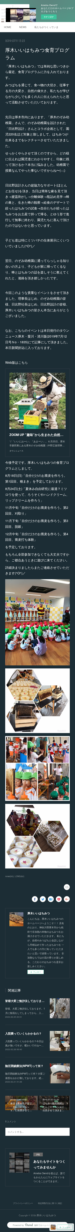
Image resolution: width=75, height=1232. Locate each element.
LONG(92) (19, 876)
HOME (7, 27)
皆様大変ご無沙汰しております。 (26, 1001)
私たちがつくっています (46, 27)
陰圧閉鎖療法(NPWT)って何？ (24, 1066)
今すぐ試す (49, 16)
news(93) (9, 876)
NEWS (22, 27)
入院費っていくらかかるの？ (23, 1033)
